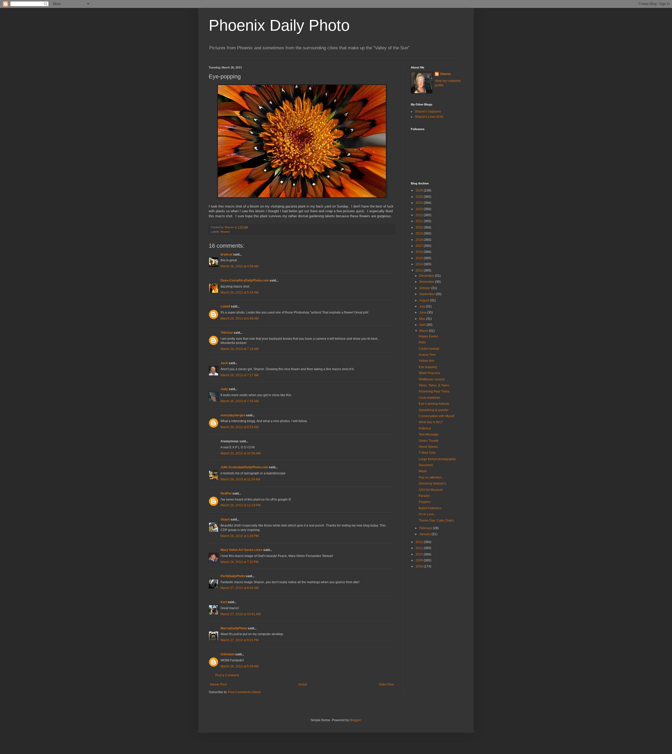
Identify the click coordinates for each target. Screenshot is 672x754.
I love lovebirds (429, 398)
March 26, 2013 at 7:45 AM (239, 401)
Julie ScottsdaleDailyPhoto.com (244, 467)
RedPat (226, 493)
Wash (423, 471)
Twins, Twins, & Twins (434, 385)
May (422, 319)
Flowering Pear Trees (434, 391)
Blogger (355, 720)
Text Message (428, 434)
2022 (420, 215)
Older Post (386, 684)
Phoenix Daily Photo (279, 25)
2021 (420, 221)
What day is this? (431, 422)
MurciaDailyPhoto (233, 628)
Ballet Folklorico (430, 508)
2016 (420, 252)
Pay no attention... (431, 477)
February (426, 528)
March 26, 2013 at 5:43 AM (239, 292)
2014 (420, 264)
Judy (224, 389)
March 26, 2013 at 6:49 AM (239, 318)
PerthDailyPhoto (232, 576)
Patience (425, 428)
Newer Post (218, 684)
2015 (420, 258)
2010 (420, 554)
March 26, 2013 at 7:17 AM (239, 375)
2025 (420, 197)
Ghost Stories (428, 447)
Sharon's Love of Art (429, 117)
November (427, 282)
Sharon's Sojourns (428, 111)
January (425, 534)
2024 (420, 203)
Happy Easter (428, 336)
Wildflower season (432, 379)
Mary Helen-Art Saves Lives (241, 550)
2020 (420, 227)
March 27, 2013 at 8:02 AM (239, 588)
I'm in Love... (427, 514)
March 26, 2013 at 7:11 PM (239, 562)
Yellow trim (426, 361)
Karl (223, 602)
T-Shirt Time (427, 453)
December (427, 276)
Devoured (426, 465)
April (423, 325)
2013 (420, 270)
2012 (420, 542)
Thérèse (226, 332)
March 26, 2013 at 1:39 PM (239, 536)
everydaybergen (232, 415)
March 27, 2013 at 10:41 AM (240, 614)
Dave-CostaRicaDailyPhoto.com (244, 280)
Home (302, 684)
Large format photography (437, 459)
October (425, 288)
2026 (420, 190)
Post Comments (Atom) (244, 692)
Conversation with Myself (436, 416)
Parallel (424, 496)
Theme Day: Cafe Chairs (436, 520)
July (422, 306)
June (423, 312)
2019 (420, 233)
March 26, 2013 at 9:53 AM (239, 427)
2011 (420, 548)
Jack (224, 363)
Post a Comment (227, 675)
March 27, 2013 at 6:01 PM (239, 640)
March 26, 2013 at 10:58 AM (240, 453)
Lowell (225, 306)
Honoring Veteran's (432, 483)
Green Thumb (428, 441)
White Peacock (429, 373)
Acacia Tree (427, 355)
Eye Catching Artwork (434, 404)
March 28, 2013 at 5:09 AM (239, 666)
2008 (420, 566)
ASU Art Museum (431, 490)
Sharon (445, 74)
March (424, 331)
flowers (225, 231)
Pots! (422, 342)
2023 (420, 209)
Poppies (424, 502)
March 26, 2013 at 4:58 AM (239, 266)
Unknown (227, 654)
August (424, 300)
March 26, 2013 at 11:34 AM (240, 479)
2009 (420, 560)
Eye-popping (428, 367)
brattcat (226, 254)
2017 (420, 246)
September (427, 294)
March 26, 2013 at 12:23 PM (240, 505)
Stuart (225, 519)
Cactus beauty (429, 349)
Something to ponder (434, 410)
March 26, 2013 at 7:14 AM (239, 349)
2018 (420, 240)
